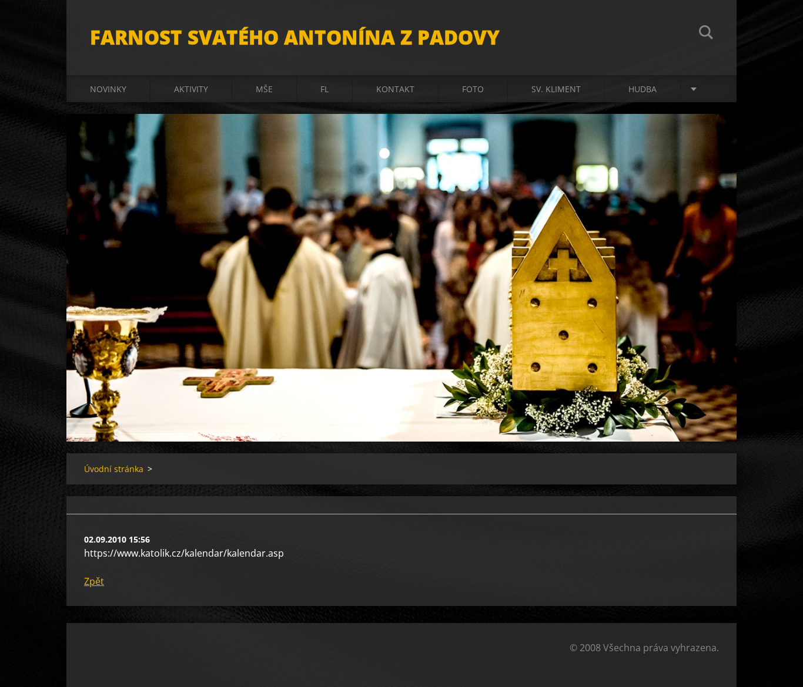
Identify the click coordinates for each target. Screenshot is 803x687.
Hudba (642, 89)
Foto (473, 89)
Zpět (94, 581)
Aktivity (191, 89)
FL (324, 89)
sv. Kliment (556, 89)
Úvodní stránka (113, 468)
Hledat (706, 34)
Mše (264, 89)
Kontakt (395, 89)
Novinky (108, 89)
